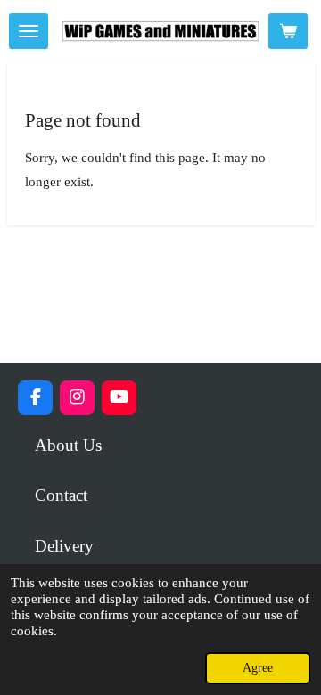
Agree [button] (258, 668)
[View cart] (288, 31)
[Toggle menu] (28, 31)
